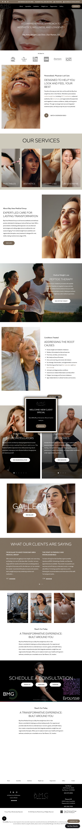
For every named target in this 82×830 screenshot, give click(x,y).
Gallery (63, 780)
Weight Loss (40, 780)
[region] (61, 290)
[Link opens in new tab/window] (10, 792)
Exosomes (57, 445)
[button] (4, 818)
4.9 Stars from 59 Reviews (13, 795)
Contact (73, 780)
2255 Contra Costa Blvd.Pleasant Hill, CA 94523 (68, 801)
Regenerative (53, 780)
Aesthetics (29, 780)
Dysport (25, 445)
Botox (20, 445)
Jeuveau (32, 445)
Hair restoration (66, 365)
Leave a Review (13, 797)
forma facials (56, 99)
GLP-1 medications (66, 96)
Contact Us (73, 821)
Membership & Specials (17, 812)
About (8, 780)
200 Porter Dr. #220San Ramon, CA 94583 (68, 788)
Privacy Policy (8, 812)
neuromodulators (10, 445)
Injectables (18, 780)
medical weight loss (49, 96)
